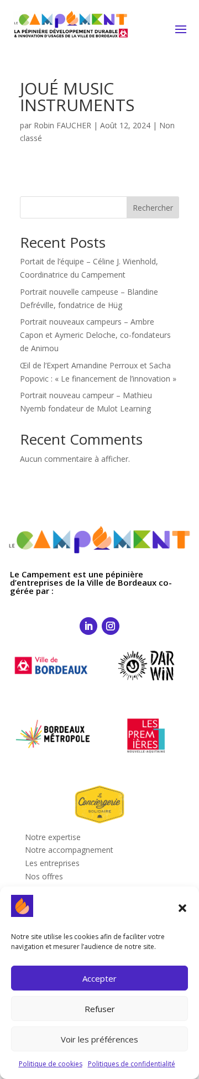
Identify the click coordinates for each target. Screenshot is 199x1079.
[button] (182, 908)
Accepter (99, 978)
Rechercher (153, 207)
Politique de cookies (50, 1063)
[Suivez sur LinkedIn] (88, 626)
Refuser (100, 1008)
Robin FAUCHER (62, 125)
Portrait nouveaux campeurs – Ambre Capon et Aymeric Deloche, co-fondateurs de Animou (95, 334)
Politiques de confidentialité (131, 1063)
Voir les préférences (99, 1039)
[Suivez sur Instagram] (110, 626)
